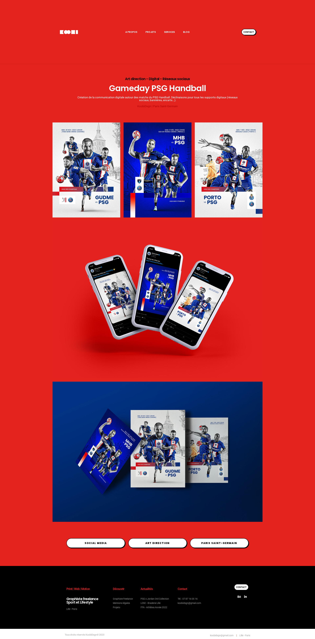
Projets (151, 32)
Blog (186, 32)
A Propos (131, 32)
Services (169, 32)
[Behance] (239, 596)
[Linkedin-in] (245, 596)
